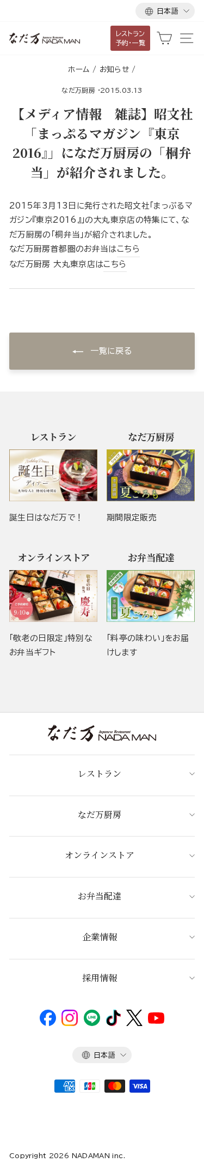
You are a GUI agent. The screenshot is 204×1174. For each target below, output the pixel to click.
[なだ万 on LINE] (92, 1023)
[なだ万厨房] (151, 475)
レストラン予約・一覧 (130, 38)
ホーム (78, 69)
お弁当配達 (99, 896)
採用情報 (99, 977)
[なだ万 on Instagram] (69, 1023)
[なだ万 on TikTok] (113, 1023)
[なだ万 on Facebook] (48, 1023)
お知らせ (114, 69)
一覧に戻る (110, 351)
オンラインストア (99, 855)
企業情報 (99, 936)
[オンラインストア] (53, 596)
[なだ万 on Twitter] (134, 1023)
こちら (128, 249)
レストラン (99, 773)
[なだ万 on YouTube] (156, 1021)
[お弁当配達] (151, 596)
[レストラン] (53, 475)
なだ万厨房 (78, 90)
